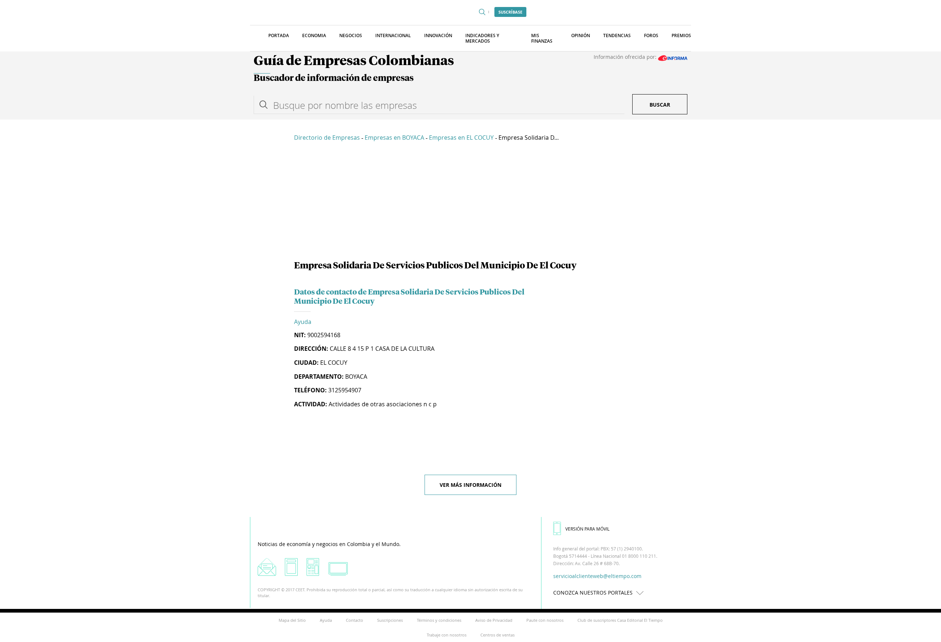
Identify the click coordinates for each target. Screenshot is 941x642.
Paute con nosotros (544, 620)
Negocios (350, 35)
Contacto (354, 620)
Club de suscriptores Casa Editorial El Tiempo (620, 620)
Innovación (438, 35)
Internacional (393, 35)
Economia (314, 35)
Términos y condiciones (439, 620)
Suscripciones (390, 620)
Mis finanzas (541, 38)
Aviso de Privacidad (493, 620)
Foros (651, 35)
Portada (278, 35)
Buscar (660, 104)
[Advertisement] (470, 202)
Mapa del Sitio (292, 620)
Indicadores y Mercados (482, 38)
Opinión (580, 35)
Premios (681, 35)
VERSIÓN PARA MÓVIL (587, 529)
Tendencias (617, 35)
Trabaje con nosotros (446, 635)
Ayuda (302, 322)
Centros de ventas (497, 635)
